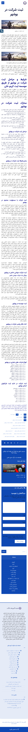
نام (24, 515)
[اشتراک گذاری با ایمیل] (5, 443)
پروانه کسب (13, 572)
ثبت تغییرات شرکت (13, 659)
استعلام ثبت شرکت (13, 566)
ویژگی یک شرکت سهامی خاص (9, 436)
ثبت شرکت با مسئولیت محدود (13, 651)
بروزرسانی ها (13, 570)
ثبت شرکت (13, 671)
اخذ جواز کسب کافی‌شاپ (13, 684)
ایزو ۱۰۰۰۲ (13, 690)
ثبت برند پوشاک (13, 663)
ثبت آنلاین (13, 574)
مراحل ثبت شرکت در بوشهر (21, 436)
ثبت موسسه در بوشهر (9, 431)
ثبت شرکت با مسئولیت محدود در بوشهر (19, 425)
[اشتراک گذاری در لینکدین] (8, 443)
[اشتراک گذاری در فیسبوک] (18, 443)
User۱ (21, 414)
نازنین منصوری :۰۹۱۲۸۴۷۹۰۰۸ (13, 707)
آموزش (13, 562)
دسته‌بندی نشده (13, 584)
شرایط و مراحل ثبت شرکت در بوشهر (19, 433)
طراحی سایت (4, 722)
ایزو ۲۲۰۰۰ (13, 688)
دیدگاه (23, 500)
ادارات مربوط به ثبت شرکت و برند (13, 682)
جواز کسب (13, 580)
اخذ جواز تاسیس (13, 661)
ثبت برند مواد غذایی (13, 667)
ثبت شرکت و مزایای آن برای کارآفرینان (13, 686)
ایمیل (23, 522)
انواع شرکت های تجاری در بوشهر (20, 422)
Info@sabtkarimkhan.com (13, 703)
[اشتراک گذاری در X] (14, 443)
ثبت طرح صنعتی (13, 657)
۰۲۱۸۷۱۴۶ (13, 705)
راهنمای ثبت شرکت (19, 417)
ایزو (13, 568)
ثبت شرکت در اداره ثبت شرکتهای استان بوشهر (18, 428)
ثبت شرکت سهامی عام (13, 655)
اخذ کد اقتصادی (13, 669)
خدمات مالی (13, 582)
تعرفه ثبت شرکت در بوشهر (8, 422)
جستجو (3, 551)
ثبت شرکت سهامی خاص (13, 653)
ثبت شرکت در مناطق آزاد (13, 578)
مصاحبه (13, 591)
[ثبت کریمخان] (25, 3)
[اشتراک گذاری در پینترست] (11, 443)
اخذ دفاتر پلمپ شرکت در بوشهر (17, 420)
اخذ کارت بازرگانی (13, 665)
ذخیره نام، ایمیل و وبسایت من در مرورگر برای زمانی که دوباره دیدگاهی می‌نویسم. (13, 536)
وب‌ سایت (23, 529)
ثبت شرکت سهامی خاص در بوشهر (20, 431)
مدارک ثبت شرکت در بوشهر (7, 433)
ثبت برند (13, 576)
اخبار (13, 564)
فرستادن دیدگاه (20, 541)
